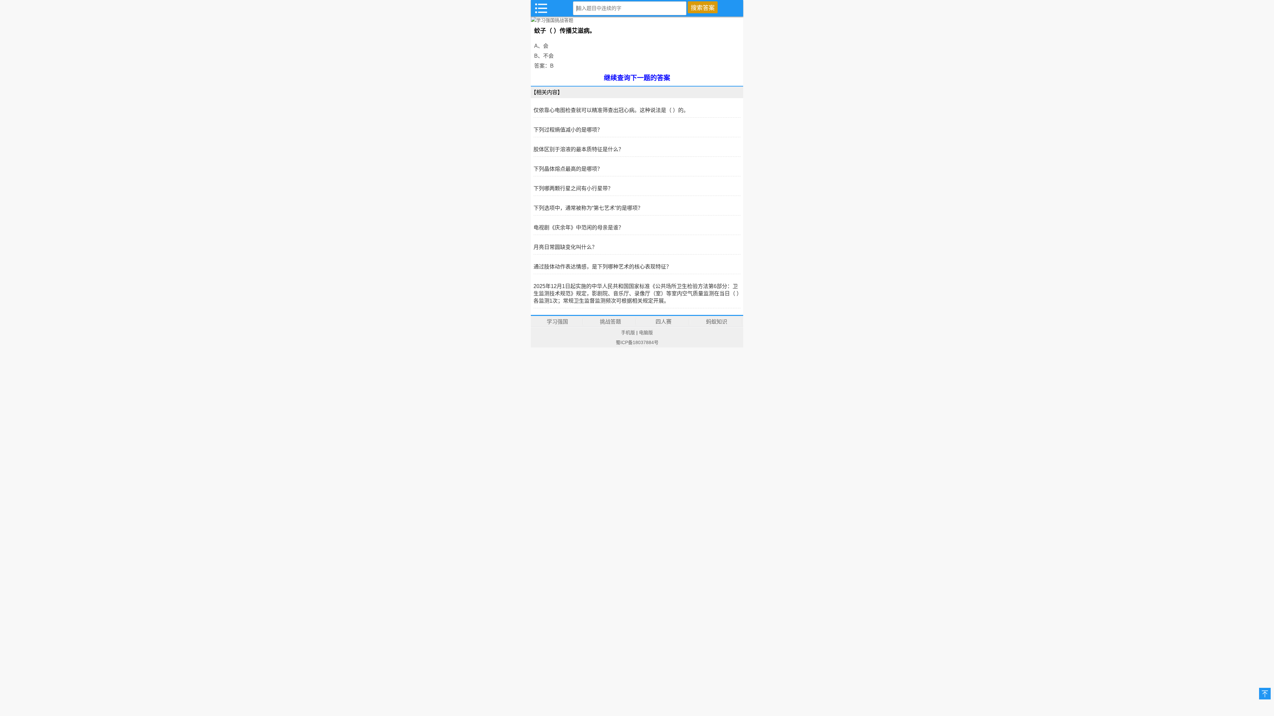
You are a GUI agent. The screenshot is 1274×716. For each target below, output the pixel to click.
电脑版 (646, 332)
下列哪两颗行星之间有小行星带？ (573, 188)
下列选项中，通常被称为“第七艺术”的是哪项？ (588, 208)
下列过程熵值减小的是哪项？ (567, 130)
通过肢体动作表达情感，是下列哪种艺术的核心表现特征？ (602, 266)
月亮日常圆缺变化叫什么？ (565, 247)
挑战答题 (610, 322)
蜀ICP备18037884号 (637, 342)
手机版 (628, 332)
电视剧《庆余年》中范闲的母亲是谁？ (578, 227)
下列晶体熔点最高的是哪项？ (567, 169)
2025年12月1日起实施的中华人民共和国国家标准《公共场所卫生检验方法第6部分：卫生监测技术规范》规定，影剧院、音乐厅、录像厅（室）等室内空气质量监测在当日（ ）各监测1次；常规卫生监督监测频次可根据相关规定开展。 (636, 293)
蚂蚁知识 (716, 322)
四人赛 (664, 322)
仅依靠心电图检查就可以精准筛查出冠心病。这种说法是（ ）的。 (611, 110)
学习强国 (557, 322)
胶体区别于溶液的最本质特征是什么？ (578, 149)
